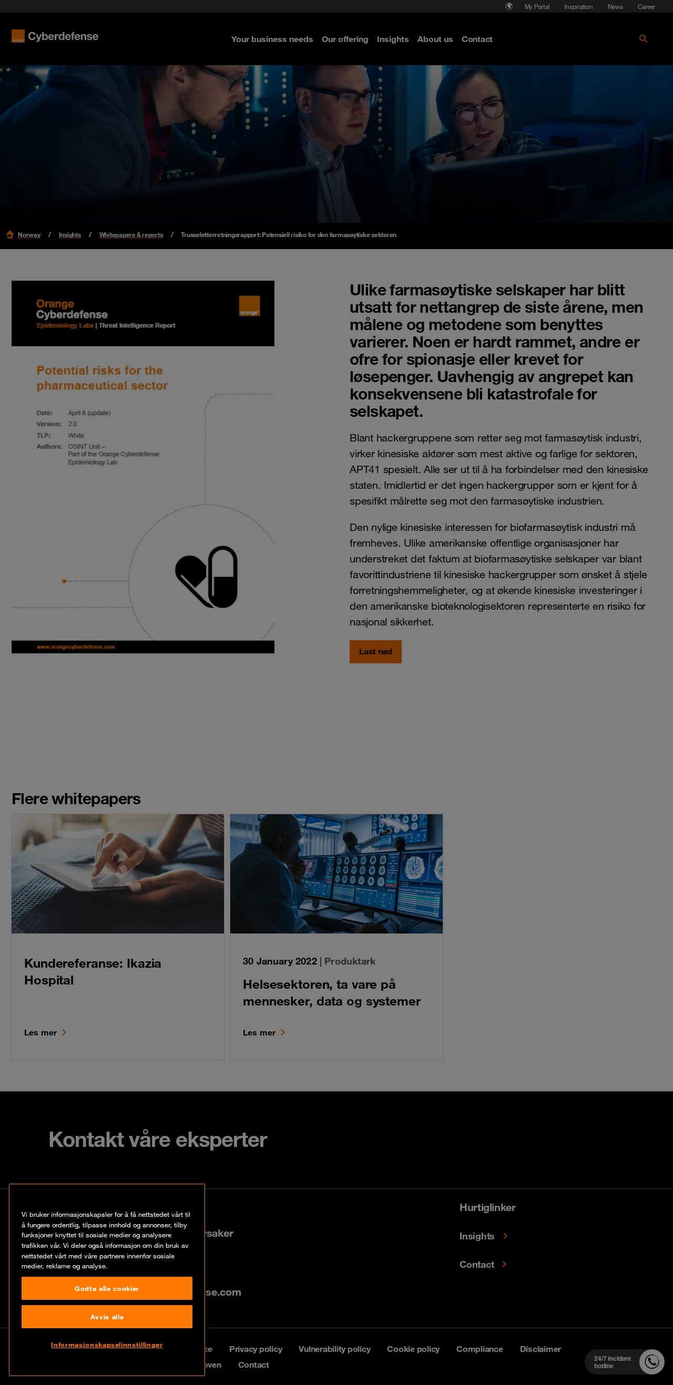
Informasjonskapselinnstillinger (106, 1344)
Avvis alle (107, 1316)
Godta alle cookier (107, 1288)
